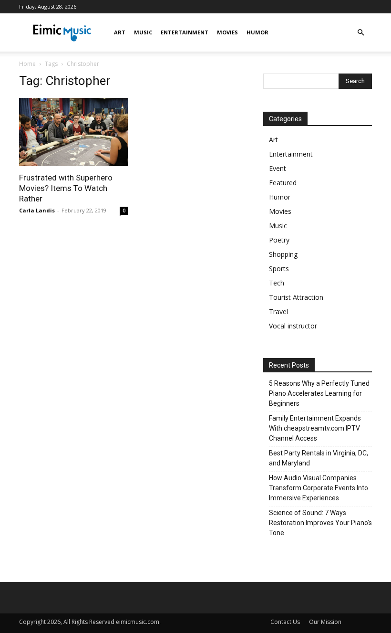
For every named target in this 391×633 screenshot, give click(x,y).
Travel (278, 311)
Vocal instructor (293, 325)
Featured (283, 182)
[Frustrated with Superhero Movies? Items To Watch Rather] (73, 132)
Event (277, 168)
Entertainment (184, 32)
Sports (279, 268)
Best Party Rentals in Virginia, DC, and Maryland (318, 458)
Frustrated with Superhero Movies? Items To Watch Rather (66, 188)
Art (119, 32)
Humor (257, 32)
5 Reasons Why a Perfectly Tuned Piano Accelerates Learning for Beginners (319, 393)
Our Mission (325, 622)
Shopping (283, 254)
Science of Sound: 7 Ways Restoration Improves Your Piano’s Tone (320, 523)
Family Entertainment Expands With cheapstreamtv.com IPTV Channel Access (315, 428)
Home (27, 64)
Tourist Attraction (296, 297)
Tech (276, 282)
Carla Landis (37, 210)
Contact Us (285, 622)
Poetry (279, 239)
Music (143, 32)
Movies (227, 32)
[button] (360, 32)
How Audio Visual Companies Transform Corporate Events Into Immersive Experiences (318, 488)
